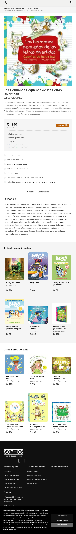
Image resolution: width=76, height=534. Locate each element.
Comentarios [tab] (43, 192)
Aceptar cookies (62, 515)
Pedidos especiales (34, 475)
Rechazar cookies (62, 520)
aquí (15, 529)
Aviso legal (7, 471)
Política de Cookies (10, 483)
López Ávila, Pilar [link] (13, 98)
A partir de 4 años (32, 8)
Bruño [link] (17, 155)
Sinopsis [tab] (31, 192)
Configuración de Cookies (13, 487)
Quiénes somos (32, 471)
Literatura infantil (16, 8)
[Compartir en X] (13, 146)
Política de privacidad (11, 479)
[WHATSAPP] (21, 461)
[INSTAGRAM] (16, 461)
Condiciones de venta (11, 475)
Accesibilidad (32, 483)
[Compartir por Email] (21, 146)
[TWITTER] (11, 461)
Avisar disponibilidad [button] (16, 138)
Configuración (62, 524)
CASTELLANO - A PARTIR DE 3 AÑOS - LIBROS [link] (35, 182)
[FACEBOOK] (6, 461)
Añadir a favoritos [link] (14, 134)
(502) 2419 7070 (10, 506)
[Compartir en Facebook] (8, 146)
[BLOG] (27, 461)
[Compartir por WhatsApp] (17, 146)
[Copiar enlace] (26, 146)
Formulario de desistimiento (37, 479)
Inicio (6, 8)
